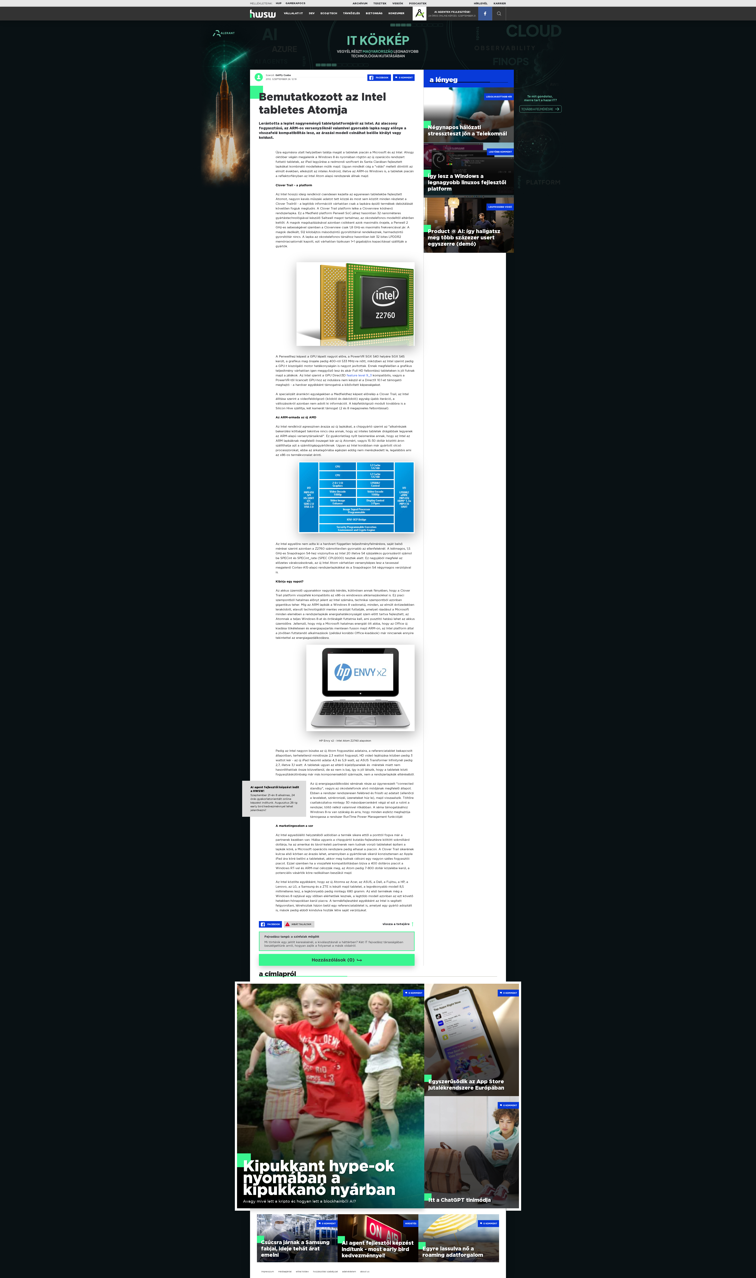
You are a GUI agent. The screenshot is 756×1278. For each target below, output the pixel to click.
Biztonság (374, 13)
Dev (312, 13)
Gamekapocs (295, 3)
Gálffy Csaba (283, 75)
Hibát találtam (301, 924)
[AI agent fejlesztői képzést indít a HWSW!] (274, 803)
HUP (279, 3)
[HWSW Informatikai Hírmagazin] (263, 13)
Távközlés (351, 13)
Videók (397, 3)
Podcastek (418, 3)
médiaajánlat (285, 1271)
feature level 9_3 (359, 375)
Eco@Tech (329, 13)
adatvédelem (349, 1271)
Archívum (360, 3)
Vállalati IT (293, 13)
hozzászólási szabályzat (325, 1271)
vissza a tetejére (396, 924)
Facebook (382, 77)
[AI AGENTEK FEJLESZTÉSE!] (419, 13)
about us (364, 1271)
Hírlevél (481, 3)
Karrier (500, 3)
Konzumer (396, 13)
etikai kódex (302, 1271)
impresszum (267, 1271)
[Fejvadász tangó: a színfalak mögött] (336, 941)
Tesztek (379, 3)
